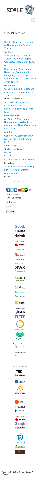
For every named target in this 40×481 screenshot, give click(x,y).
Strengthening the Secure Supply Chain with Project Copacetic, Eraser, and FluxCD (20, 58)
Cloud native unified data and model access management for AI (19, 91)
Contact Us (29, 472)
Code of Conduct (18, 472)
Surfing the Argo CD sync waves (17, 151)
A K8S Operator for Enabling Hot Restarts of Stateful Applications (19, 169)
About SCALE (6, 472)
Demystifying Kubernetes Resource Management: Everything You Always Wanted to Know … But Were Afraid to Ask (20, 75)
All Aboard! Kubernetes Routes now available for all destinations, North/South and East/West (20, 124)
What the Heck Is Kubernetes (19, 159)
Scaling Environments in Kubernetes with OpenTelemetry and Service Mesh (18, 107)
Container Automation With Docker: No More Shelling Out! (18, 138)
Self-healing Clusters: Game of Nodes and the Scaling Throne (19, 45)
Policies (5, 474)
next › (23, 181)
